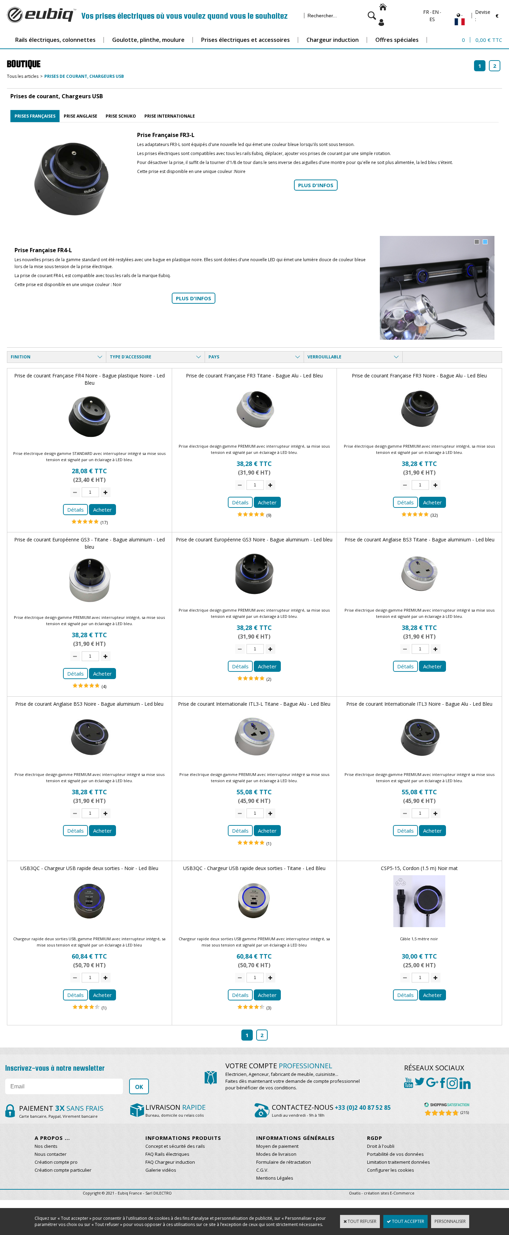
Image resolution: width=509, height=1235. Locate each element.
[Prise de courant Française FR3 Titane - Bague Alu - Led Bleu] (254, 436)
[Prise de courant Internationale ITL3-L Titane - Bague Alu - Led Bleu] (254, 765)
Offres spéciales (397, 40)
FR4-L (59, 275)
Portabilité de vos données (395, 1154)
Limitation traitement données (398, 1162)
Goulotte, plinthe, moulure (148, 40)
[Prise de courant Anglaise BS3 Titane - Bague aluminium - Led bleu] (419, 600)
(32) (434, 515)
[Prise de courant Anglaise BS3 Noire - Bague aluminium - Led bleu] (89, 765)
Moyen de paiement (277, 1146)
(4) (103, 686)
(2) (268, 679)
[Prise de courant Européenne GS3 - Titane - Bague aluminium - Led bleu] (89, 608)
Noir (117, 284)
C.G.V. (262, 1170)
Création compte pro (56, 1162)
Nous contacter (50, 1154)
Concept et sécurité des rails (175, 1146)
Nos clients (46, 1146)
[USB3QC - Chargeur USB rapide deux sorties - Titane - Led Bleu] (254, 929)
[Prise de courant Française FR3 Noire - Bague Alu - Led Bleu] (419, 436)
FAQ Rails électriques (167, 1154)
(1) (268, 844)
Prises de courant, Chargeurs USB (84, 76)
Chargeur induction (332, 40)
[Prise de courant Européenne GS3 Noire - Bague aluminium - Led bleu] (254, 600)
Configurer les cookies (390, 1170)
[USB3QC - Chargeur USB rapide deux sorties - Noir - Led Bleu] (89, 929)
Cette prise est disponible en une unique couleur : (185, 171)
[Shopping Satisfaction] (446, 1105)
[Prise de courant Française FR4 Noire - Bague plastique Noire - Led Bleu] (89, 444)
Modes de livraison (276, 1154)
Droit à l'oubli (380, 1146)
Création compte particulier (63, 1170)
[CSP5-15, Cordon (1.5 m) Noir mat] (419, 929)
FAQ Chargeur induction (170, 1162)
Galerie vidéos (160, 1170)
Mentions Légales (274, 1178)
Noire (240, 171)
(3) (268, 1008)
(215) (465, 1112)
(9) (268, 515)
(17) (104, 522)
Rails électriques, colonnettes (55, 40)
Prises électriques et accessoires (245, 40)
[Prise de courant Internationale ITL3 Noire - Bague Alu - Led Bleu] (419, 765)
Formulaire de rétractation (283, 1162)
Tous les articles (22, 76)
